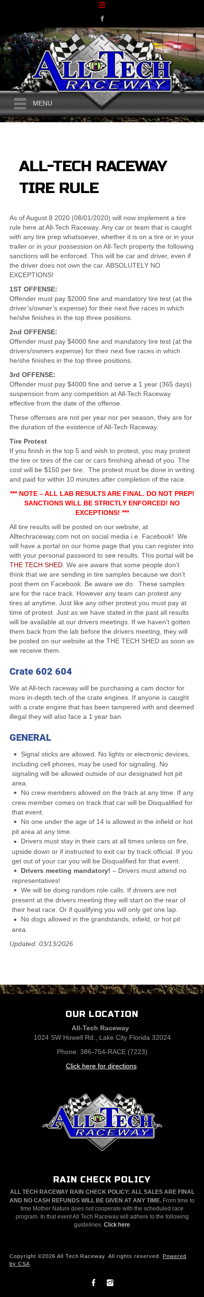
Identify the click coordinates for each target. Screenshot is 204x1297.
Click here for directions (101, 1066)
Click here (117, 1224)
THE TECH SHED (36, 565)
